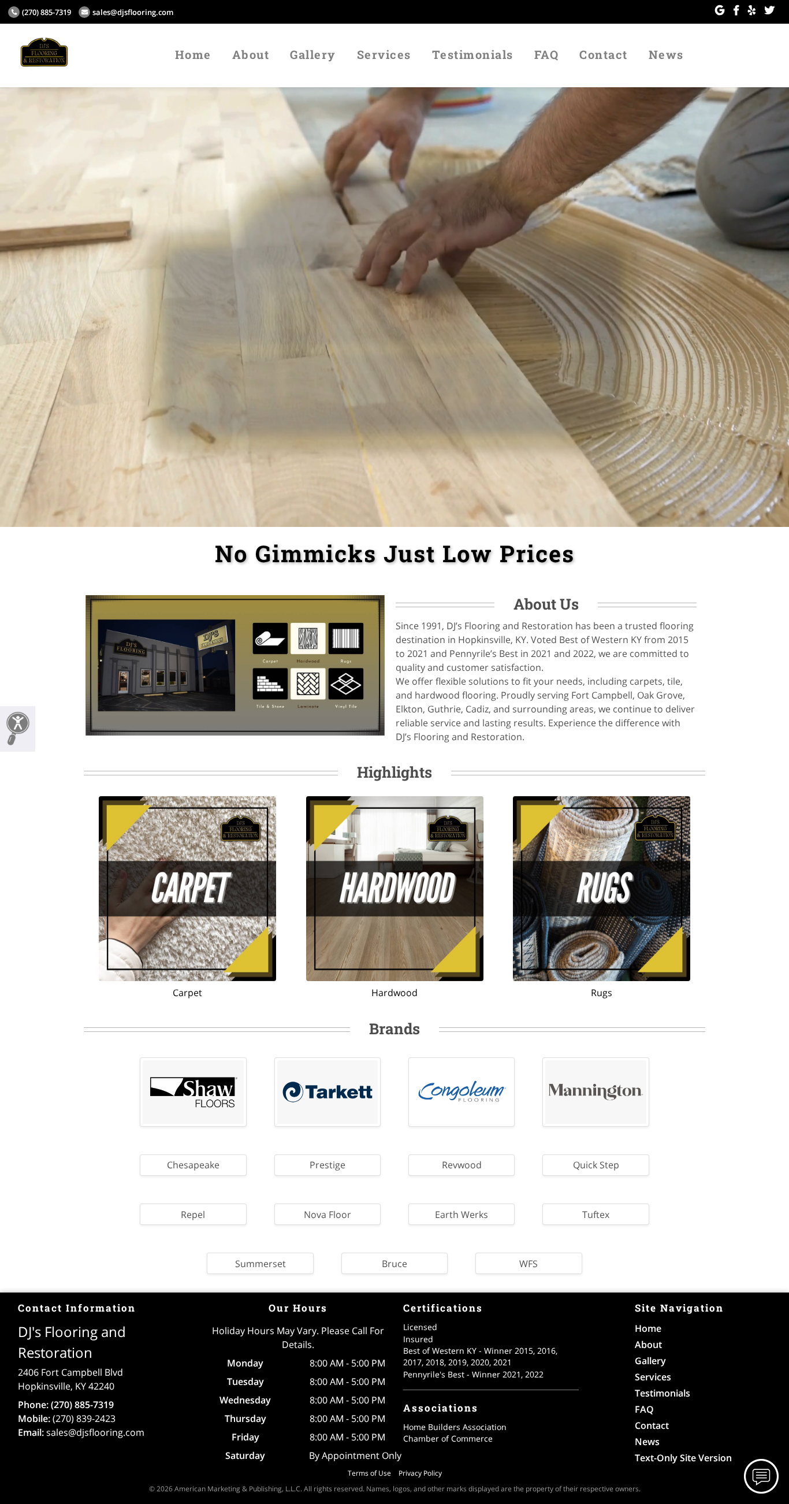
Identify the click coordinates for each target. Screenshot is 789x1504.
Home (193, 54)
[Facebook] (736, 10)
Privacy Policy (420, 1473)
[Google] (719, 10)
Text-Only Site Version (683, 1457)
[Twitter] (770, 10)
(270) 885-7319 (46, 12)
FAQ (546, 54)
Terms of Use (369, 1473)
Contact (603, 54)
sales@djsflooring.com (132, 12)
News (666, 54)
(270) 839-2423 (84, 1418)
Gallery (313, 54)
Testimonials (472, 54)
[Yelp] (751, 10)
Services (384, 54)
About (251, 54)
